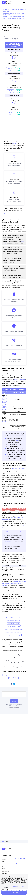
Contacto (3, 861)
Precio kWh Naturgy (19, 675)
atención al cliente (19, 379)
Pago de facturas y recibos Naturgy (13, 632)
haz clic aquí (16, 707)
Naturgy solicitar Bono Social (13, 620)
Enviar (14, 701)
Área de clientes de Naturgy (4, 408)
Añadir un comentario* (9, 690)
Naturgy (14, 143)
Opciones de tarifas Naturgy (13, 626)
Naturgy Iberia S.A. (7, 675)
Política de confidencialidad (7, 870)
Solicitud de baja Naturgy (13, 623)
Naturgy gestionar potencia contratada (13, 629)
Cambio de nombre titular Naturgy (13, 614)
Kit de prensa (4, 863)
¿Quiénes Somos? (5, 858)
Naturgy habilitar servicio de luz (13, 617)
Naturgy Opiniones (13, 677)
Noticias (3, 868)
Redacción (4, 859)
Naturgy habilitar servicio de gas (13, 635)
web (17, 440)
